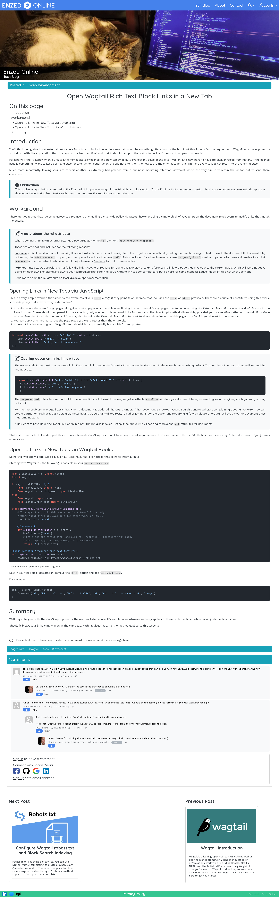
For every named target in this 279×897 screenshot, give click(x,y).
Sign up (18, 778)
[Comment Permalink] (76, 676)
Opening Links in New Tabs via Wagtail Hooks (48, 127)
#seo (46, 649)
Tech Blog (11, 76)
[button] (251, 5)
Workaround (20, 117)
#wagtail (33, 649)
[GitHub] (28, 770)
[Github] (18, 893)
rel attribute (50, 278)
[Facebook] (18, 770)
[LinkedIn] (47, 770)
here (126, 640)
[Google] (38, 770)
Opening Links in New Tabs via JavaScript (45, 122)
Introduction (20, 112)
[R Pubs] (11, 893)
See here (99, 261)
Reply (34, 679)
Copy (264, 333)
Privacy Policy (134, 894)
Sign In (18, 759)
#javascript (59, 649)
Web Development (44, 85)
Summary (18, 132)
